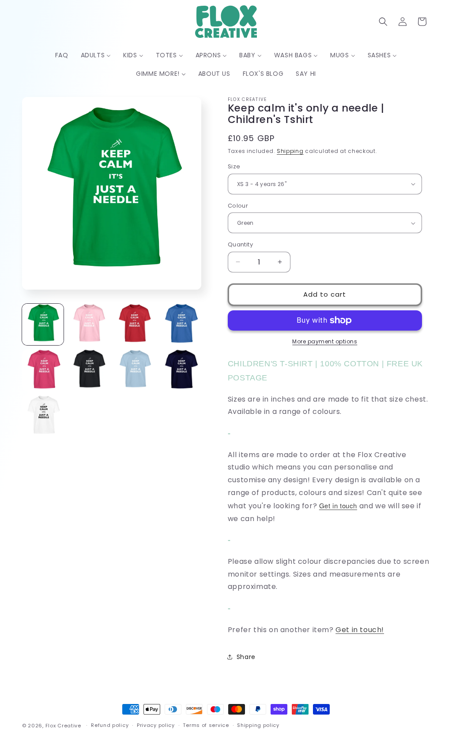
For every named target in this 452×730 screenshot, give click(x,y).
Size (234, 166)
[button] (383, 21)
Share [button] (246, 656)
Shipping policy (258, 725)
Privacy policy (156, 725)
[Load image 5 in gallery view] (43, 370)
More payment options (324, 341)
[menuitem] (62, 55)
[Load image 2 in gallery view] (88, 324)
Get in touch (338, 505)
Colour (238, 205)
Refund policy (109, 725)
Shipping (290, 151)
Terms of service (206, 725)
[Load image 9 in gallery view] (43, 416)
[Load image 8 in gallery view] (180, 370)
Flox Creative (63, 725)
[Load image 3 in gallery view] (134, 324)
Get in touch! (359, 630)
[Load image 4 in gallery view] (180, 324)
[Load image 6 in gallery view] (88, 370)
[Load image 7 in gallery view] (134, 370)
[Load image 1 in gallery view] (43, 324)
